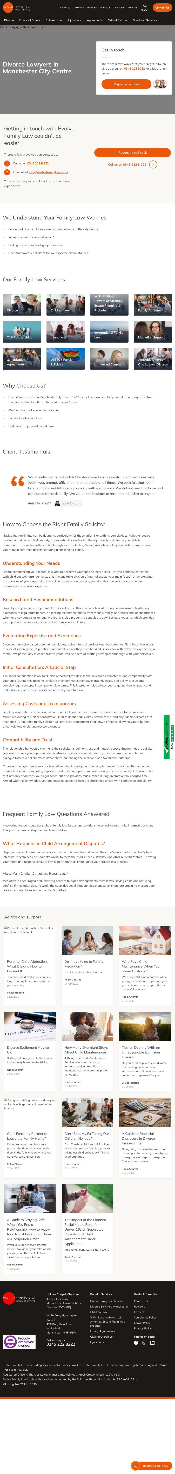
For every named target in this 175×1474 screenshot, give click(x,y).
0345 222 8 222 (38, 163)
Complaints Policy (145, 1317)
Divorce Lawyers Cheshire (107, 1301)
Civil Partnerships (101, 1336)
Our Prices (64, 7)
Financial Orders (29, 20)
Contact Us (162, 7)
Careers (139, 1312)
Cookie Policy (142, 1323)
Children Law (54, 20)
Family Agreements (102, 1331)
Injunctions (75, 20)
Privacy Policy (143, 1328)
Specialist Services (145, 20)
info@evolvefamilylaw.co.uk (48, 172)
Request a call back (126, 84)
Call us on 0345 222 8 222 (127, 164)
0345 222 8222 (134, 68)
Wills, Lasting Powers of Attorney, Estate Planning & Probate (107, 1321)
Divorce (9, 20)
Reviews (92, 7)
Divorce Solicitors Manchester (109, 1306)
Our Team (119, 7)
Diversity (132, 7)
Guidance (79, 7)
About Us (105, 7)
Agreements (95, 20)
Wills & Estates (117, 20)
